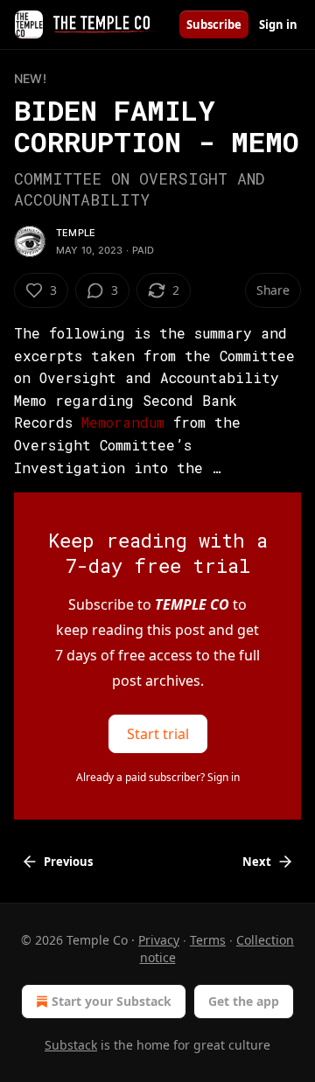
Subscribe (214, 24)
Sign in (278, 24)
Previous (68, 861)
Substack (71, 1045)
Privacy (158, 940)
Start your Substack (112, 1001)
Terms (208, 940)
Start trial (158, 733)
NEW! (30, 78)
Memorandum (127, 422)
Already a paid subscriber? (158, 777)
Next (256, 861)
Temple (75, 233)
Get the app (243, 1001)
